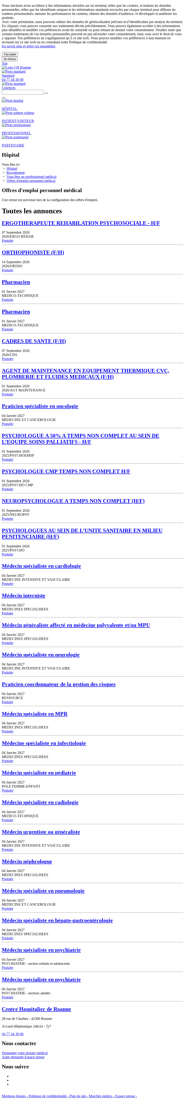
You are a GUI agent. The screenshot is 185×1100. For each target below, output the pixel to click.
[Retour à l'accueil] (16, 67)
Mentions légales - (15, 1096)
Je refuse (10, 59)
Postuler (7, 240)
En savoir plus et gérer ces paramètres (28, 46)
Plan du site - (79, 1096)
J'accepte (10, 54)
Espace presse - (126, 1096)
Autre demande (13, 1057)
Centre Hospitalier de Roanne (36, 1009)
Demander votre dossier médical (25, 1053)
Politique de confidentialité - (49, 1096)
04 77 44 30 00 (12, 1034)
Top (4, 63)
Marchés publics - (102, 1096)
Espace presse (34, 1057)
